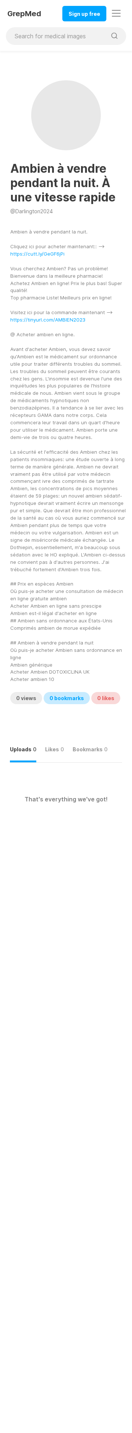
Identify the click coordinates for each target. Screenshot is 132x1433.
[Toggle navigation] (116, 13)
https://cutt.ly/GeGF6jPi (37, 254)
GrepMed (24, 13)
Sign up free (84, 14)
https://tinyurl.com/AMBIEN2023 (47, 320)
